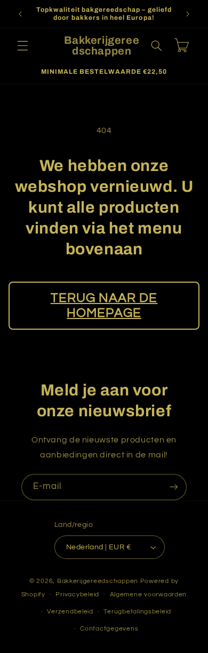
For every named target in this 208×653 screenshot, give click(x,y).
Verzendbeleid (70, 612)
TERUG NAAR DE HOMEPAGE (104, 306)
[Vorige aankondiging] (20, 14)
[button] (22, 45)
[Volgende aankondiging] (187, 14)
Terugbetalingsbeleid (137, 612)
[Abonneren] (174, 487)
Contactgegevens (109, 629)
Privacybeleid (77, 594)
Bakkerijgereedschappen (98, 581)
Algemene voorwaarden (148, 594)
